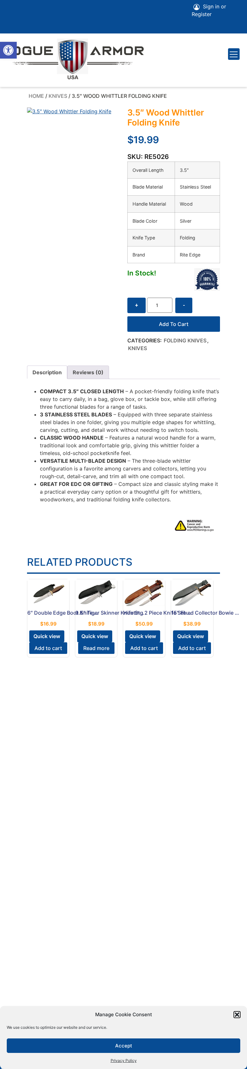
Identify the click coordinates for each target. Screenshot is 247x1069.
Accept (123, 1046)
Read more (96, 648)
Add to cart (173, 324)
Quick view (46, 636)
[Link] (11, 26)
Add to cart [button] (48, 648)
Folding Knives (185, 340)
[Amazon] (47, 8)
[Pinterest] (29, 8)
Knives (58, 96)
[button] (8, 50)
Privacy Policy (124, 1060)
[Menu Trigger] (234, 54)
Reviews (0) (88, 372)
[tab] (47, 372)
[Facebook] (11, 8)
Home (36, 96)
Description (47, 372)
